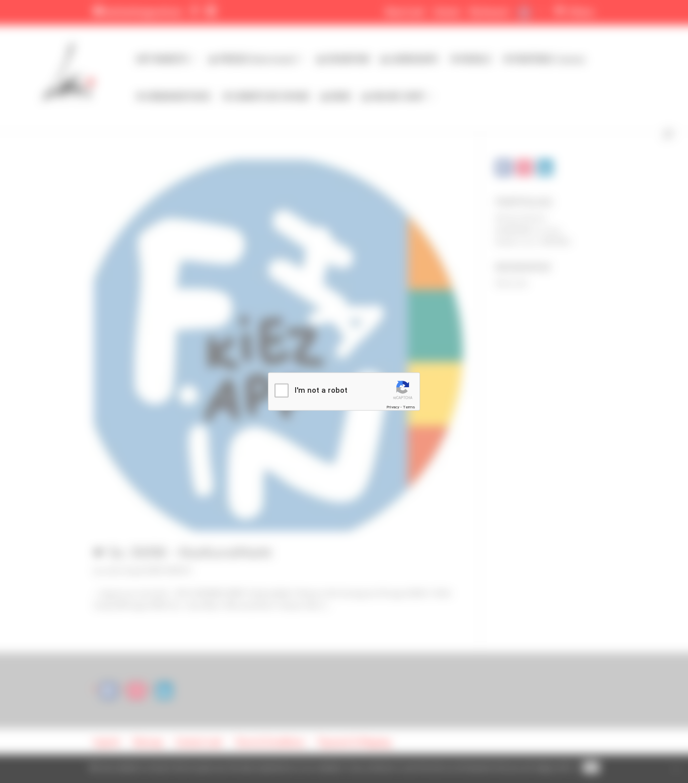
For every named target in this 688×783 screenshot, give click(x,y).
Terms (409, 406)
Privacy (392, 406)
